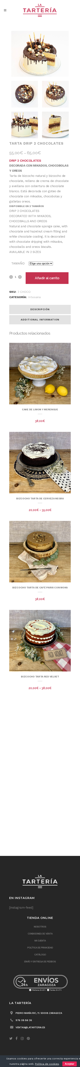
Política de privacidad (40, 947)
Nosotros (40, 926)
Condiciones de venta (40, 933)
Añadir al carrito (47, 278)
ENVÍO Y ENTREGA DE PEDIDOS (40, 961)
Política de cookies (47, 1063)
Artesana (34, 297)
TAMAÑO (18, 263)
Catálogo (40, 954)
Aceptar (69, 1063)
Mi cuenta (40, 940)
